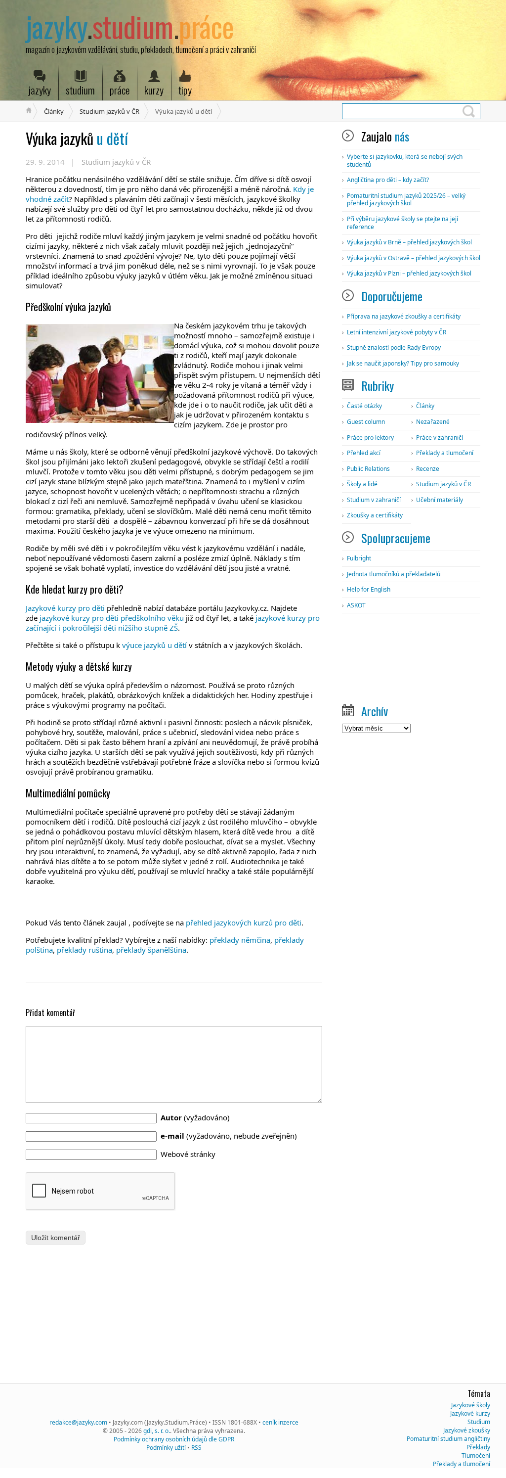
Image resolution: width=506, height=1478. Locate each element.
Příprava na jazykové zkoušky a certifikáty (404, 316)
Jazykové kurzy (470, 1413)
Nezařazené (433, 421)
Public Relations (368, 468)
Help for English (368, 589)
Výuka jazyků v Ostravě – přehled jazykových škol (413, 258)
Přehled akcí (363, 453)
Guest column (366, 421)
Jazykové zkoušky (466, 1430)
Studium (478, 1422)
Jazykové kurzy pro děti (65, 608)
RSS (196, 1447)
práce (119, 89)
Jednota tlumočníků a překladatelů (393, 574)
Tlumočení (476, 1455)
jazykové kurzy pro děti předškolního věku (112, 618)
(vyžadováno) (195, 1117)
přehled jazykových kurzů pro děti (243, 922)
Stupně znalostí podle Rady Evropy (394, 347)
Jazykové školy (470, 1405)
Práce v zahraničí (439, 437)
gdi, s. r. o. (156, 1431)
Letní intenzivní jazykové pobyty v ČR (396, 332)
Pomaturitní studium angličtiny (448, 1438)
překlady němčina (240, 940)
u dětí (77, 138)
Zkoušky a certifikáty (375, 515)
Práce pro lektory (370, 437)
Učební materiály (439, 500)
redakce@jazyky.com (78, 1422)
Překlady (478, 1447)
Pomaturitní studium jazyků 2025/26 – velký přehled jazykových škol (406, 199)
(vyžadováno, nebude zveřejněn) (229, 1136)
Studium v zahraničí (374, 500)
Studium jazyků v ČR (109, 111)
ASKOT (356, 605)
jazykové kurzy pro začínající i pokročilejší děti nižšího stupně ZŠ (173, 623)
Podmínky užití (166, 1447)
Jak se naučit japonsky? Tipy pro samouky (403, 363)
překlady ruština (84, 950)
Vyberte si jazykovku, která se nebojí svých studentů (405, 160)
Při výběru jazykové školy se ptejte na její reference (402, 223)
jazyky (39, 89)
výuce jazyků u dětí (154, 645)
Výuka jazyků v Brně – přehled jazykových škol (409, 242)
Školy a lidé (362, 484)
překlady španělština (151, 950)
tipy (185, 89)
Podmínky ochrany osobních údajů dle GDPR (174, 1439)
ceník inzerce (280, 1422)
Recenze (427, 468)
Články (54, 111)
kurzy (154, 89)
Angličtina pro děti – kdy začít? (388, 180)
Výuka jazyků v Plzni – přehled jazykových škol (409, 273)
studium (80, 89)
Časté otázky (364, 406)
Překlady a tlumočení (444, 453)
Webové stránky (188, 1154)
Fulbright (359, 558)
